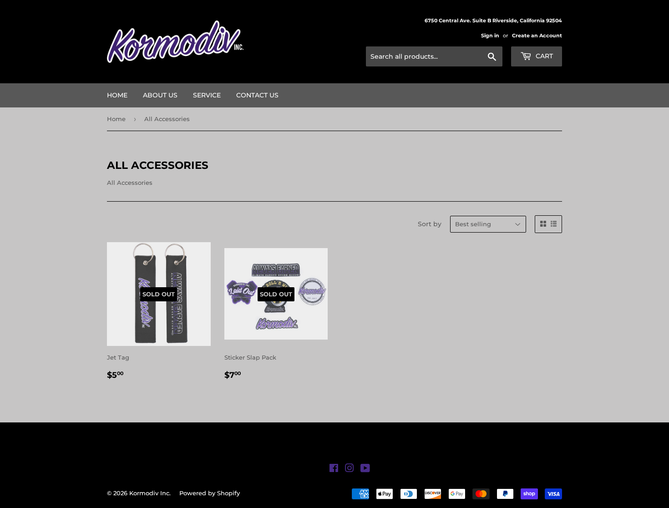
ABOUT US (160, 95)
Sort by (429, 224)
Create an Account (537, 35)
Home (116, 118)
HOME (117, 95)
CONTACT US (257, 95)
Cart (543, 56)
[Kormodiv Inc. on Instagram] (349, 469)
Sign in (490, 35)
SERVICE (207, 95)
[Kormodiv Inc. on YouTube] (365, 469)
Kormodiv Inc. (150, 493)
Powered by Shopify (209, 493)
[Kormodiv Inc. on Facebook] (334, 469)
